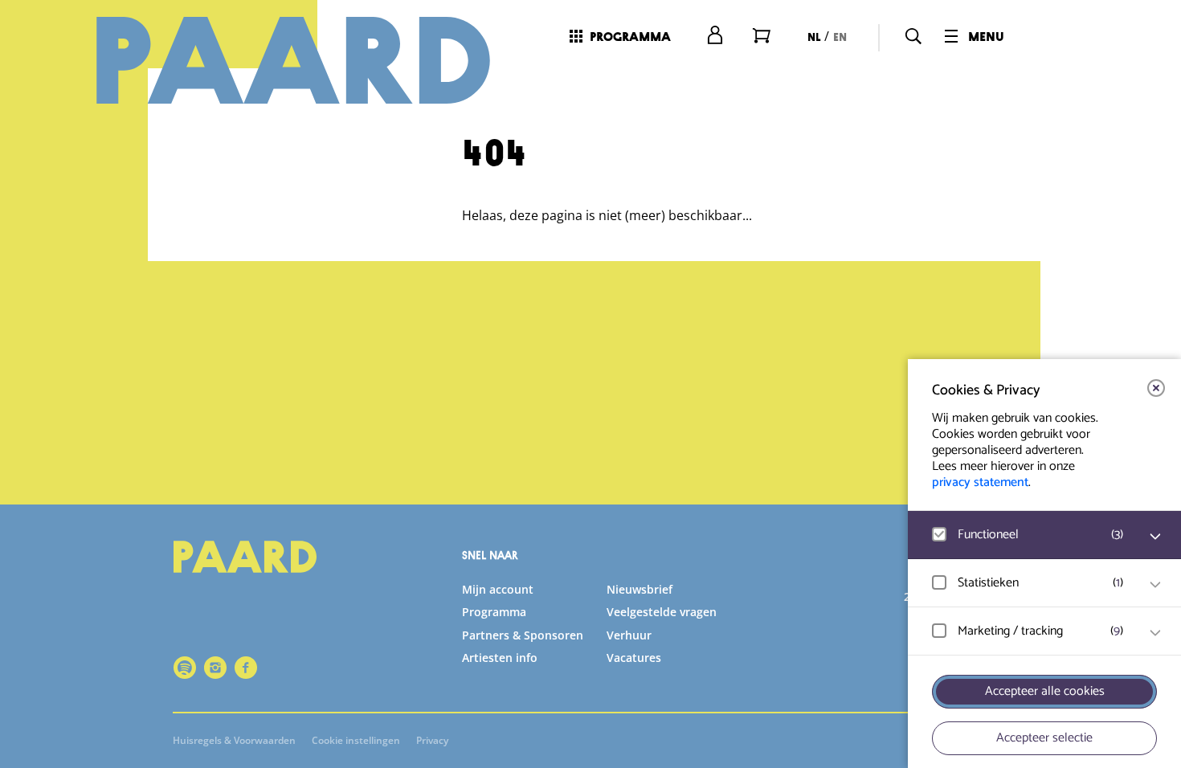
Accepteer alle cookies (1045, 691)
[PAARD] (293, 60)
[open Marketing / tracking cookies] (1155, 633)
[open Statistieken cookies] (1155, 585)
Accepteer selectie (1044, 738)
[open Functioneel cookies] (1155, 536)
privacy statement (980, 482)
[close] (1156, 388)
